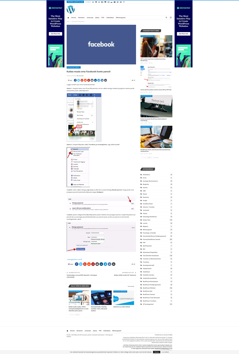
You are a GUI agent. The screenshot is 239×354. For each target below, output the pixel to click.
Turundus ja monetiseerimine (152, 259)
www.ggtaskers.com (73, 259)
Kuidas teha (146, 220)
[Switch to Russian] (93, 2)
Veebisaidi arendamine (150, 278)
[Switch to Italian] (108, 2)
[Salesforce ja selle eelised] (123, 298)
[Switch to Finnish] (99, 2)
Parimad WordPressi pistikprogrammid (148, 36)
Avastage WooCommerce (150, 181)
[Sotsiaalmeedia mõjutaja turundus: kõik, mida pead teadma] (101, 298)
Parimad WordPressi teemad (151, 239)
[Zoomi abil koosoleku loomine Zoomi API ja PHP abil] (156, 77)
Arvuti (144, 178)
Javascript (90, 17)
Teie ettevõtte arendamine (151, 255)
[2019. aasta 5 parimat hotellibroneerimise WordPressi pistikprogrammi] (156, 46)
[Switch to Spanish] (117, 2)
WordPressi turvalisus (149, 301)
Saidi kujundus (147, 246)
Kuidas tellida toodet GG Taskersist (125, 275)
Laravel (145, 223)
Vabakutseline (147, 268)
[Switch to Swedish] (121, 2)
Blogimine (146, 184)
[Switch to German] (105, 2)
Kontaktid (88, 2)
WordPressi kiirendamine (150, 281)
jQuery (97, 17)
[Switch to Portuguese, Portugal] (114, 2)
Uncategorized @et (148, 265)
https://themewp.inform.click (140, 337)
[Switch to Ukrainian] (124, 2)
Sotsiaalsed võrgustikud (74, 67)
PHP (102, 17)
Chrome (73, 17)
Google (145, 200)
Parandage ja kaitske (149, 233)
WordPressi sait (147, 291)
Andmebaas (110, 17)
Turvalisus (146, 262)
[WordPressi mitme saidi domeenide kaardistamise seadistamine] (156, 137)
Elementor (81, 17)
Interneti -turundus (148, 207)
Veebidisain (146, 272)
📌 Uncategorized (148, 304)
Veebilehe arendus (148, 275)
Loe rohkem (165, 352)
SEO (144, 249)
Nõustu (156, 352)
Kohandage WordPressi (150, 216)
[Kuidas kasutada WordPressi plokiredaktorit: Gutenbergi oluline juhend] (156, 106)
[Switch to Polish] (111, 2)
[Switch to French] (102, 2)
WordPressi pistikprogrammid (152, 284)
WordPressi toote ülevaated (151, 297)
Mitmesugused (120, 17)
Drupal (145, 194)
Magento (145, 226)
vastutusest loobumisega (161, 348)
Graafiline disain (148, 204)
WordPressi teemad (149, 294)
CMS (144, 191)
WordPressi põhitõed (146, 95)
